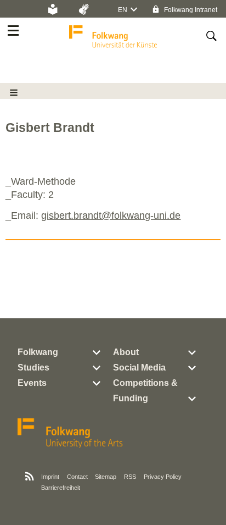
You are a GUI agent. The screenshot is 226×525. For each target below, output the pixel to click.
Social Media (139, 367)
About (126, 352)
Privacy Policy (163, 476)
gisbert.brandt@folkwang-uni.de (110, 215)
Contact (77, 476)
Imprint (50, 476)
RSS (130, 476)
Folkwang (38, 352)
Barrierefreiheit (60, 487)
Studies (33, 367)
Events (32, 383)
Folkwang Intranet (189, 10)
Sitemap (105, 476)
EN (122, 10)
